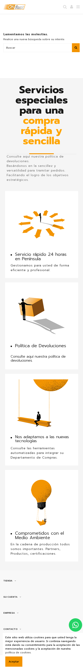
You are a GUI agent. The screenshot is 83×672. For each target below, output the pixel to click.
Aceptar (14, 662)
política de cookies (18, 652)
